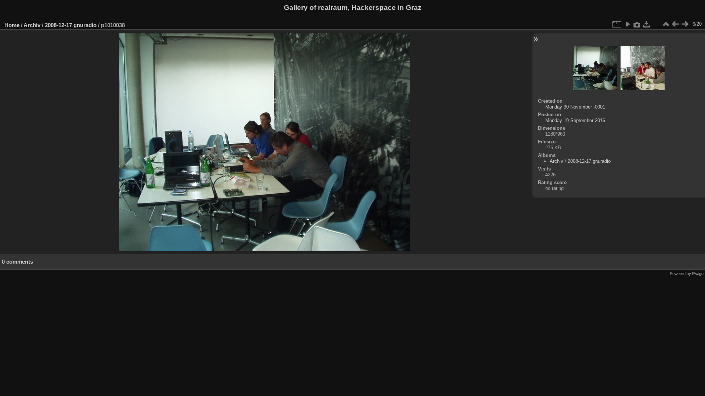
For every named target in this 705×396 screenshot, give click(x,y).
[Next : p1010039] (685, 24)
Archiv (32, 25)
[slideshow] (627, 24)
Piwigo (698, 273)
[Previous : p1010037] (675, 24)
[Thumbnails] (665, 24)
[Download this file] (646, 24)
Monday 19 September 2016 (575, 120)
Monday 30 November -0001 (575, 107)
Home (11, 25)
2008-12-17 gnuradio (71, 25)
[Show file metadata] (637, 24)
